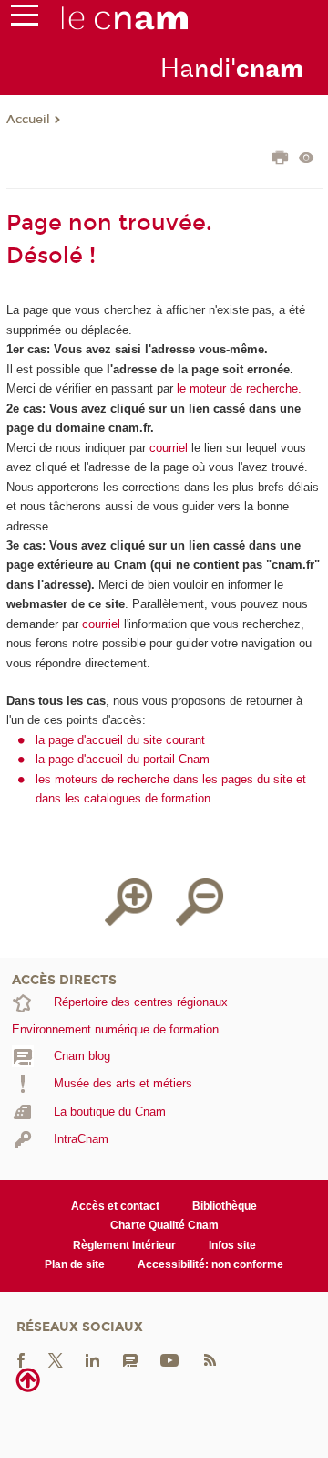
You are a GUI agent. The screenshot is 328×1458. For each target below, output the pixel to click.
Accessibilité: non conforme (210, 1264)
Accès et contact (115, 1206)
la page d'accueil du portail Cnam (123, 759)
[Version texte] (306, 159)
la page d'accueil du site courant (120, 740)
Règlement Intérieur (124, 1245)
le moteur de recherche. (237, 388)
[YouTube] (169, 1359)
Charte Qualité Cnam (164, 1225)
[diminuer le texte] (199, 902)
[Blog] (130, 1359)
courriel (168, 448)
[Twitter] (55, 1359)
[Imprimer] (280, 160)
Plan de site (75, 1264)
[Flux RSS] (209, 1359)
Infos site (232, 1245)
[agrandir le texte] (128, 902)
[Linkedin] (92, 1359)
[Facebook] (21, 1359)
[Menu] (24, 19)
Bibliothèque (224, 1206)
